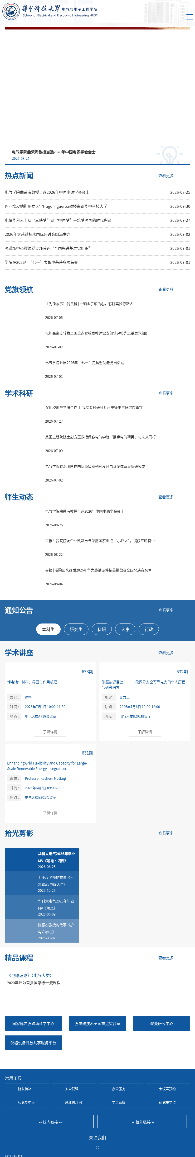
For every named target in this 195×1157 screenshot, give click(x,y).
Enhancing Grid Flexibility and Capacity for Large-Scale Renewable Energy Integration (47, 765)
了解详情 (50, 731)
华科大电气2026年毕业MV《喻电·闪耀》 (56, 857)
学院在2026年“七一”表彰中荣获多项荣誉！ (43, 262)
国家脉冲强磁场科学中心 (33, 1023)
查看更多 (166, 176)
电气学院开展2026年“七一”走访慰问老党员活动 (84, 362)
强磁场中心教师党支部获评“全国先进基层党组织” (48, 248)
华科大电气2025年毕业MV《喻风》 (56, 904)
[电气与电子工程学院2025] (50, 11)
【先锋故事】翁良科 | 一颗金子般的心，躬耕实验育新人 (89, 303)
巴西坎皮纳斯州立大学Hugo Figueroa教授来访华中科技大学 (56, 206)
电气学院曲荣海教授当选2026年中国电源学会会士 (54, 152)
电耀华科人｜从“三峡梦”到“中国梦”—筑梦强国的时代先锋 (58, 220)
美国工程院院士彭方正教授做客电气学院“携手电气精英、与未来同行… (102, 436)
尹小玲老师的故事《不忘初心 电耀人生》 (56, 881)
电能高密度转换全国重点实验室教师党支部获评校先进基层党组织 (97, 333)
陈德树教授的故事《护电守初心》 (56, 928)
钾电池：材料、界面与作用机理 (32, 681)
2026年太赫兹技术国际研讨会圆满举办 (37, 234)
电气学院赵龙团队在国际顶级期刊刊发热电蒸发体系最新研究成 (95, 466)
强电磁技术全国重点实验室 (97, 1023)
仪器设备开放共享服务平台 (33, 1042)
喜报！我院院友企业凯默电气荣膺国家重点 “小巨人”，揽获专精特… (100, 540)
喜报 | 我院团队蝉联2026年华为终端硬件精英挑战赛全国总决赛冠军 (98, 569)
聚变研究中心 (161, 1023)
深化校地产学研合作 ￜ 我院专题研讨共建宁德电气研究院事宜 (94, 407)
